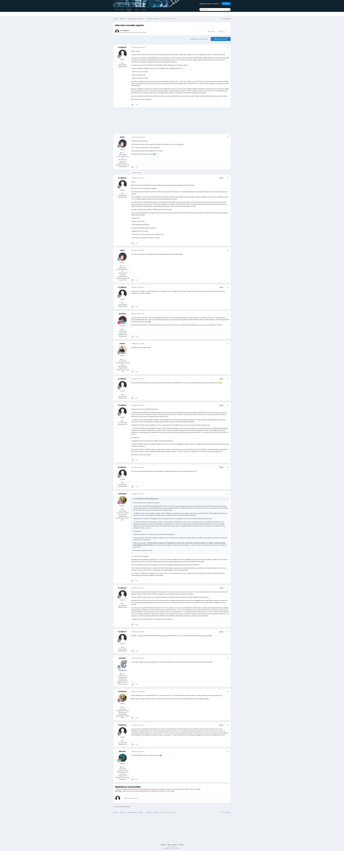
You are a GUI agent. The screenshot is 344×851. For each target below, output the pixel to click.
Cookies (181, 844)
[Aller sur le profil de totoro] (123, 143)
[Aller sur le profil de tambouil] (123, 664)
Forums (129, 9)
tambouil (122, 658)
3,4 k (123, 359)
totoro (122, 137)
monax (122, 343)
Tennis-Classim (119, 9)
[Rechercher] (229, 9)
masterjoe (122, 494)
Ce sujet (222, 9)
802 (123, 509)
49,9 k (123, 673)
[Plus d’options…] (227, 47)
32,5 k (123, 152)
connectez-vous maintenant (173, 789)
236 (123, 329)
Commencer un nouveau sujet (199, 39)
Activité (136, 9)
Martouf (122, 751)
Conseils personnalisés (139, 32)
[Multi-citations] (132, 105)
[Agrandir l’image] (155, 154)
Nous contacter (172, 844)
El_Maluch (126, 30)
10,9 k (123, 767)
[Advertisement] (146, 121)
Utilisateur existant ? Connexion (209, 3)
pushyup (122, 314)
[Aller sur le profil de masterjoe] (123, 500)
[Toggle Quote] (134, 498)
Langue (163, 844)
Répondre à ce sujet (220, 39)
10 (123, 63)
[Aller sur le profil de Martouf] (123, 758)
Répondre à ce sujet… (131, 798)
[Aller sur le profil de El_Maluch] (117, 31)
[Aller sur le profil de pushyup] (123, 320)
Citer (136, 104)
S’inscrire (226, 3)
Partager (212, 31)
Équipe (144, 9)
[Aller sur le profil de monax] (123, 350)
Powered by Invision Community (172, 848)
